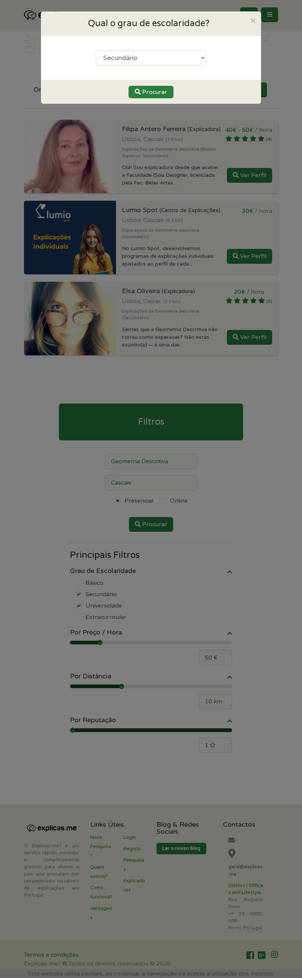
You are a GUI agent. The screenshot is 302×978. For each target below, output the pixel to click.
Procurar (154, 92)
